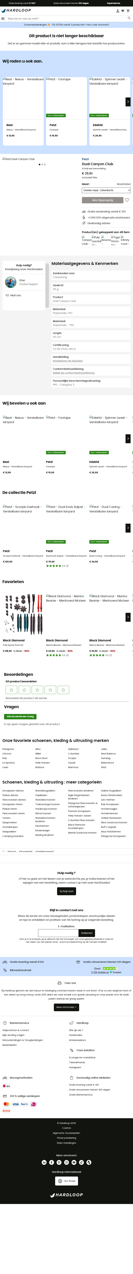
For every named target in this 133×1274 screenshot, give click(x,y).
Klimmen (12, 851)
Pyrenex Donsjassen (79, 811)
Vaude (71, 763)
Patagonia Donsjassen (113, 836)
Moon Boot (41, 758)
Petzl (85, 159)
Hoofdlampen (10, 827)
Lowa (5, 767)
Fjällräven (73, 749)
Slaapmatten (9, 823)
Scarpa (72, 758)
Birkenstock (107, 763)
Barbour (39, 767)
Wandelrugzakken (45, 791)
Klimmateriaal (25, 851)
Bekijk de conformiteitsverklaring (74, 373)
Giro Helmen (108, 800)
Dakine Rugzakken (111, 791)
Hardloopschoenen (46, 809)
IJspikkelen (41, 795)
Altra (37, 749)
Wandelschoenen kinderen (45, 820)
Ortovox (6, 754)
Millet (38, 754)
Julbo (104, 749)
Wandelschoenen (45, 800)
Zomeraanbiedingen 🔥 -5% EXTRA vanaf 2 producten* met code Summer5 (66, 25)
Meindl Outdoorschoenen (82, 833)
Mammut (73, 767)
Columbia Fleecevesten (81, 820)
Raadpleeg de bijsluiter (68, 361)
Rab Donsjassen (110, 804)
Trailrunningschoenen (47, 804)
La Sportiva (8, 763)
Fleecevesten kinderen (81, 791)
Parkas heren (9, 809)
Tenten (6, 818)
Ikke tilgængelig (102, 200)
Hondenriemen (109, 813)
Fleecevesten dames (14, 800)
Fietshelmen (42, 826)
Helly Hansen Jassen (79, 816)
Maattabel (124, 184)
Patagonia (8, 749)
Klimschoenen (43, 813)
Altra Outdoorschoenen (114, 823)
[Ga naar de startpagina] (5, 851)
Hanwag (105, 758)
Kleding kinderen (44, 835)
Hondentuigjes (109, 809)
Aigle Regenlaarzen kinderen (79, 797)
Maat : (86, 184)
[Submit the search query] (129, 18)
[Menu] (3, 18)
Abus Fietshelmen (111, 832)
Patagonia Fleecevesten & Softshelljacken (82, 805)
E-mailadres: (66, 926)
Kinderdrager (42, 830)
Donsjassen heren (12, 804)
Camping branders (13, 836)
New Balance (108, 754)
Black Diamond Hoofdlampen (76, 826)
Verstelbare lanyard (45, 851)
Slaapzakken (9, 832)
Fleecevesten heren (13, 813)
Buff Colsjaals (108, 827)
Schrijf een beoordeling (94, 169)
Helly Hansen (42, 763)
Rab (4, 758)
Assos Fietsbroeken (111, 795)
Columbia (73, 754)
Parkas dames (10, 795)
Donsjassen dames (13, 791)
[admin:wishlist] (127, 200)
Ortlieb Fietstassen (111, 818)
